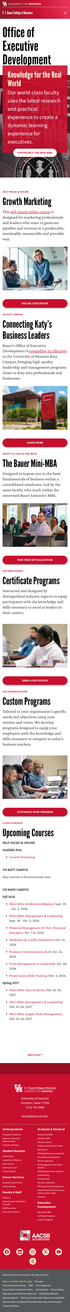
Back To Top (34, 1054)
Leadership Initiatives (12, 1160)
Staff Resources (9, 1208)
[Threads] (32, 1261)
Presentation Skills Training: (28, 975)
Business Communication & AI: (30, 951)
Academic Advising (11, 1145)
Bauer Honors (8, 1163)
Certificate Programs (46, 1216)
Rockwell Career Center (12, 1182)
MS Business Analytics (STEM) (50, 1146)
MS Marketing (43, 1175)
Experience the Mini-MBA (35, 153)
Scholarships (8, 1156)
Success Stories (9, 1171)
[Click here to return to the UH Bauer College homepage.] (35, 1088)
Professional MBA (45, 1134)
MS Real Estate (44, 1179)
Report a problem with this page (17, 1281)
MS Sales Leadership (46, 1182)
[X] (45, 1251)
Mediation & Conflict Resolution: (32, 940)
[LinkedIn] (19, 1251)
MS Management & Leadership (50, 1171)
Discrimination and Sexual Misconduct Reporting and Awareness (32, 1301)
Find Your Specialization (35, 560)
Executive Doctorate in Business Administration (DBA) (51, 1192)
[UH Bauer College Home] (18, 13)
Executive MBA (44, 1138)
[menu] (65, 13)
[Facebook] (6, 1251)
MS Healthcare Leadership (49, 1157)
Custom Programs (45, 1219)
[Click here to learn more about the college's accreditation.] (35, 1235)
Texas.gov (38, 1281)
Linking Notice (41, 1289)
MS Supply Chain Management (51, 1186)
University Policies (11, 1306)
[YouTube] (58, 1251)
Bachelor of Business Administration (11, 1140)
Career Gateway (9, 1186)
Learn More (35, 443)
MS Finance (42, 1149)
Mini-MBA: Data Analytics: (27, 990)
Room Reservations (11, 1211)
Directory (6, 1197)
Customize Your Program (35, 812)
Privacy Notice (57, 1289)
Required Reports (10, 1297)
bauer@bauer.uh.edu (34, 1116)
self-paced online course (30, 211)
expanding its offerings (48, 350)
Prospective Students (12, 1134)
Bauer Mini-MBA (44, 1212)
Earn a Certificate (35, 680)
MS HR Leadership (45, 1161)
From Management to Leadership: (32, 963)
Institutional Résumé (48, 1293)
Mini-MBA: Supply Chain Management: (36, 1014)
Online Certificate (35, 303)
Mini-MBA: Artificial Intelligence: (31, 904)
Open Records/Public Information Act (20, 1293)
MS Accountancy (45, 1142)
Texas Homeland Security (14, 1285)
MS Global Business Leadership (51, 1153)
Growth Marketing (22, 857)
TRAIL (30, 1285)
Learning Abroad (10, 1167)
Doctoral (41, 1196)
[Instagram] (32, 1251)
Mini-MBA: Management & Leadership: (36, 916)
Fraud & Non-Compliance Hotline (18, 1289)
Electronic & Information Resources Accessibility (42, 1297)
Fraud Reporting (43, 1285)
